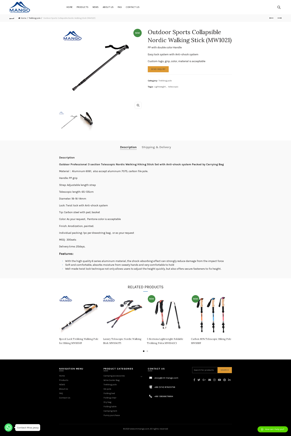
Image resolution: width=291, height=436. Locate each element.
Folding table (110, 406)
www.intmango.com (139, 429)
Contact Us (132, 7)
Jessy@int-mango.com (166, 377)
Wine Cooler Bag (111, 380)
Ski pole (107, 389)
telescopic (173, 86)
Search (225, 370)
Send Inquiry (158, 69)
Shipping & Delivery (156, 147)
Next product (279, 18)
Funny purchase (112, 415)
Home (70, 7)
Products (83, 7)
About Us (108, 7)
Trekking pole (34, 18)
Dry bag (107, 402)
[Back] (12, 18)
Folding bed (109, 393)
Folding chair (110, 397)
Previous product (271, 18)
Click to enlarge (138, 105)
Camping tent (110, 411)
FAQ (120, 7)
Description (128, 147)
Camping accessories (114, 375)
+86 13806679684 (163, 396)
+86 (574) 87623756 (164, 387)
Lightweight (160, 86)
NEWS (96, 7)
